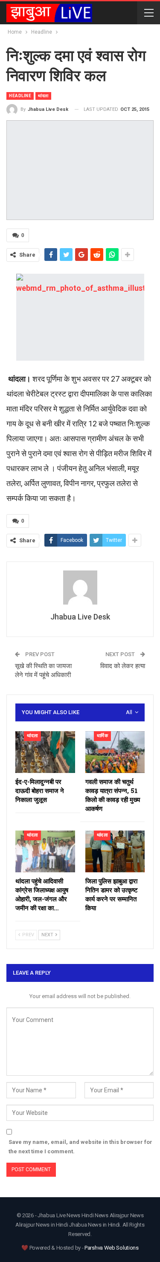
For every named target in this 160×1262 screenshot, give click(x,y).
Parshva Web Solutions (111, 1248)
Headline (20, 95)
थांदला (43, 95)
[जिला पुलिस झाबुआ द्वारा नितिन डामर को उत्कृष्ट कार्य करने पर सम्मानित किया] (115, 851)
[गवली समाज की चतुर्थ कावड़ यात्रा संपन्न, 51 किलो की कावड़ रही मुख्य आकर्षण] (115, 752)
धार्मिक (102, 735)
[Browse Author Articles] (80, 587)
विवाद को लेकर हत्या (122, 666)
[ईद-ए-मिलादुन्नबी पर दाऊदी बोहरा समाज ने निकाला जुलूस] (45, 752)
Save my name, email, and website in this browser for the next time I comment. (80, 1147)
